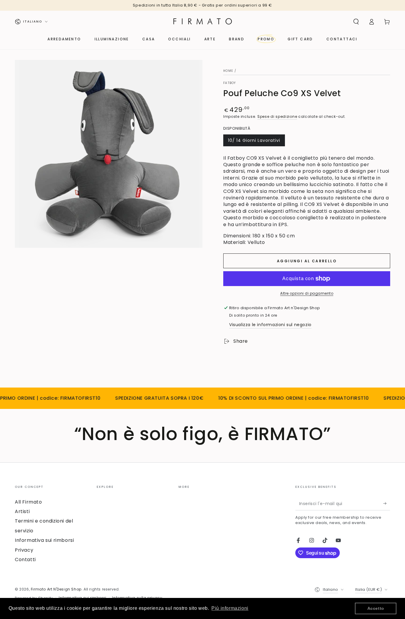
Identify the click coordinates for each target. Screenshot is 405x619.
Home (228, 71)
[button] (356, 21)
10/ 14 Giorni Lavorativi (254, 141)
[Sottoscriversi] (386, 503)
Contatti (25, 559)
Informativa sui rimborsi (44, 540)
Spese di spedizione (277, 116)
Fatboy (229, 83)
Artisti (22, 511)
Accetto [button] (375, 608)
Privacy (24, 550)
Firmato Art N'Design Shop (56, 589)
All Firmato (28, 502)
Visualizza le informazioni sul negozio (270, 325)
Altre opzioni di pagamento (306, 293)
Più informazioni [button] (229, 608)
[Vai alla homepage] (202, 21)
